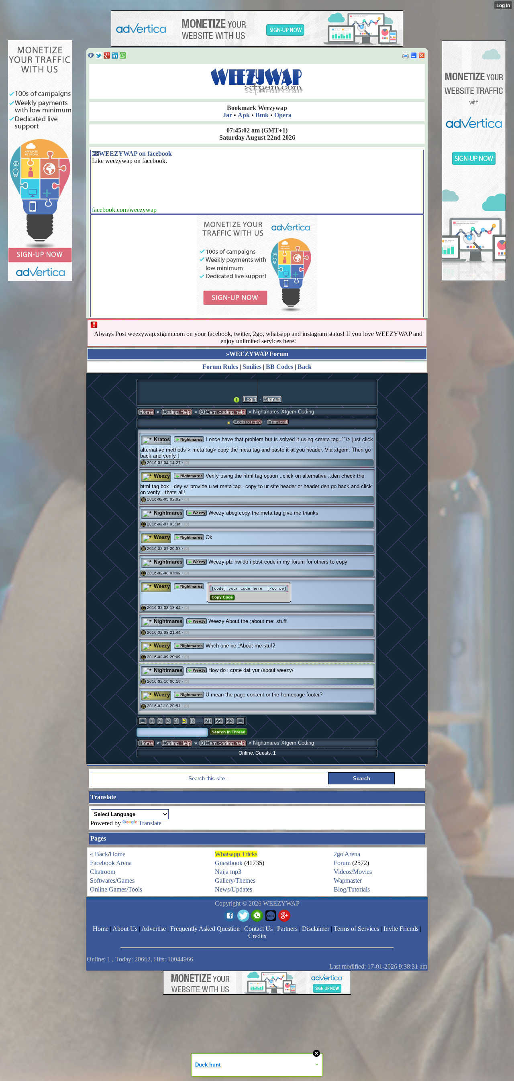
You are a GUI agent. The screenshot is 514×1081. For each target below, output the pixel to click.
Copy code (222, 597)
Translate (150, 823)
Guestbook (229, 862)
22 (219, 721)
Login (250, 399)
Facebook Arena (111, 862)
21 (208, 721)
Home (146, 412)
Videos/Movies (353, 871)
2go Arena (347, 854)
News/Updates (233, 889)
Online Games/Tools (116, 889)
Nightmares (191, 439)
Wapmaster (348, 880)
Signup (272, 399)
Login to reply (248, 421)
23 (230, 721)
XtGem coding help (222, 412)
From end (277, 421)
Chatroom (102, 871)
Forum (342, 862)
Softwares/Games (112, 880)
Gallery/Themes (235, 880)
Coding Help (177, 412)
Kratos (162, 439)
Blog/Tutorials (352, 889)
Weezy (162, 476)
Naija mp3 (228, 871)
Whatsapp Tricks (236, 854)
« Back (99, 854)
